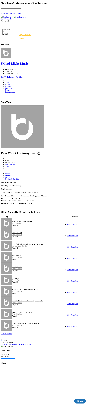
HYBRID (15, 278)
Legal (15, 344)
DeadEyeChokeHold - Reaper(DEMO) (25, 323)
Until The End (17, 233)
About (3, 344)
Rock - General (17, 257)
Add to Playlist (10, 164)
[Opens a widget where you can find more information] (80, 401)
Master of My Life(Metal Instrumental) (25, 289)
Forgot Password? (25, 35)
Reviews (8, 175)
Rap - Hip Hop (17, 235)
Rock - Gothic (17, 269)
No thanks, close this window (11, 13)
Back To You (16, 255)
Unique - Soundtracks (19, 246)
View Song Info (72, 224)
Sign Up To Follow (7, 77)
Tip (17, 77)
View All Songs (6, 334)
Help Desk (9, 344)
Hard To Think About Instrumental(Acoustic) (27, 244)
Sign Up (21, 38)
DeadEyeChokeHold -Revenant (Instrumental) (27, 301)
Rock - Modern (17, 223)
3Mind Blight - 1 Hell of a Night (23, 312)
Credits (7, 177)
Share (21, 77)
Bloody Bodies (17, 267)
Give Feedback (28, 344)
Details (7, 173)
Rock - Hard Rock (18, 291)
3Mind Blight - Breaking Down (22, 221)
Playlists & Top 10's (12, 179)
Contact (20, 344)
